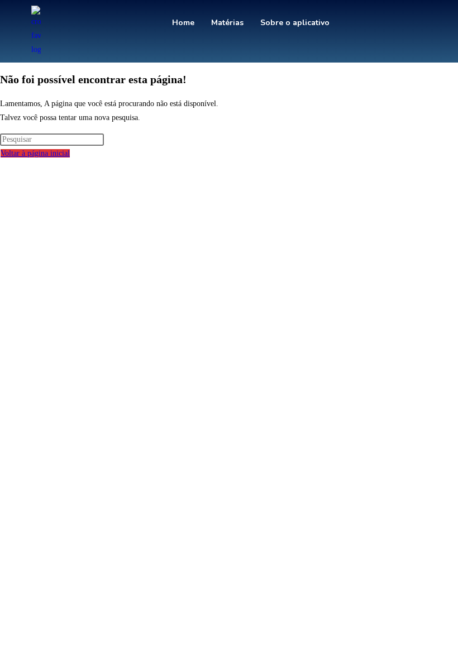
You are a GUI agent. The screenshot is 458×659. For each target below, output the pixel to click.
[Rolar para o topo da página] (3, 168)
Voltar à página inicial (35, 153)
